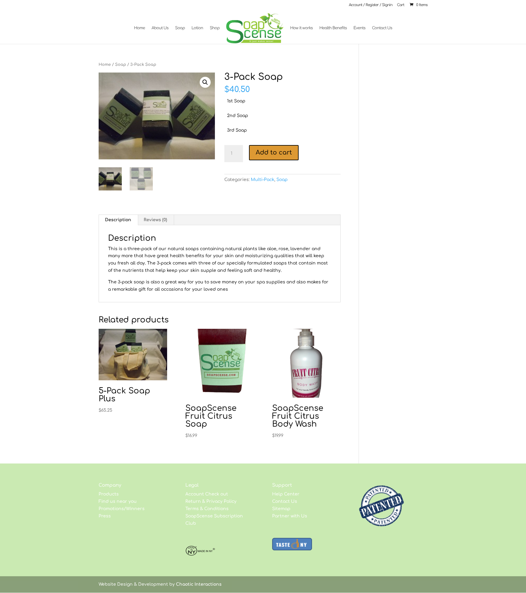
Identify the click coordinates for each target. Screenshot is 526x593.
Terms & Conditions (207, 508)
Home (139, 28)
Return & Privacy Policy (211, 501)
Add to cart (274, 152)
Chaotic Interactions (199, 584)
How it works (301, 28)
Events (359, 28)
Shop (214, 28)
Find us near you (118, 501)
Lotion (197, 28)
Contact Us (382, 28)
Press (105, 516)
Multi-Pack (262, 179)
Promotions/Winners (122, 508)
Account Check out (206, 494)
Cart (400, 5)
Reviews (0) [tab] (155, 220)
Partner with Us (289, 516)
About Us (160, 28)
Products (109, 494)
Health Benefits (333, 28)
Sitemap (281, 508)
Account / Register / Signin (370, 5)
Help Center (286, 494)
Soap (180, 28)
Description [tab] (118, 220)
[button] (205, 82)
